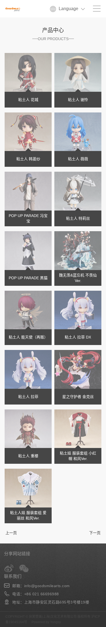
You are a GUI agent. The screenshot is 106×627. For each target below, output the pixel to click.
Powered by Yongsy (46, 622)
